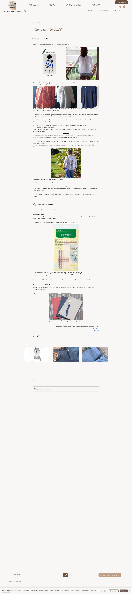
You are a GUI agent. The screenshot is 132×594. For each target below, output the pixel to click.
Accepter (123, 591)
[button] (34, 4)
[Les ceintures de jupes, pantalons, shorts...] (95, 354)
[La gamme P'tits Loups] (37, 354)
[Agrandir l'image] (49, 63)
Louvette (56, 365)
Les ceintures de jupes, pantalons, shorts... (89, 365)
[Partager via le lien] (38, 336)
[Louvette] (66, 354)
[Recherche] (24, 11)
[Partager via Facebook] (33, 336)
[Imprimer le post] (42, 336)
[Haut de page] (65, 575)
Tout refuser (113, 591)
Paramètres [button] (103, 591)
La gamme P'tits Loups (29, 365)
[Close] (130, 591)
